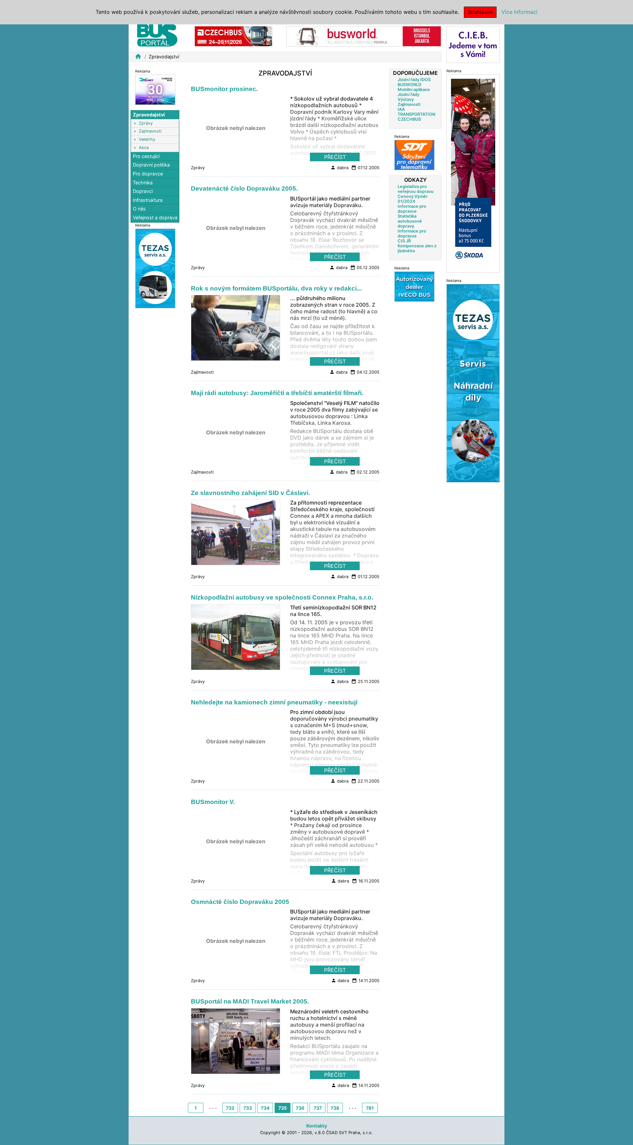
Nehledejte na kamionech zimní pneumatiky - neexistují (274, 702)
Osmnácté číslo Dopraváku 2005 (240, 901)
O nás (139, 209)
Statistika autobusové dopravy (410, 221)
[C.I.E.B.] (473, 44)
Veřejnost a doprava (155, 217)
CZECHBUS (409, 119)
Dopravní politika (151, 165)
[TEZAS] (414, 286)
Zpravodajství (149, 114)
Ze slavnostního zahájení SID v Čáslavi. (250, 492)
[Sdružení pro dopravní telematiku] (414, 154)
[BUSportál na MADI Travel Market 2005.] (235, 1042)
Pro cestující (146, 156)
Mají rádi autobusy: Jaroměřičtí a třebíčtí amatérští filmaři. (277, 392)
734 (265, 1108)
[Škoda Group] (473, 172)
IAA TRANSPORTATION (416, 112)
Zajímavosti (150, 131)
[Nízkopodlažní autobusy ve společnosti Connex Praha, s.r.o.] (235, 638)
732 (230, 1108)
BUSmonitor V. (213, 801)
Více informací (519, 12)
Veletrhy (147, 139)
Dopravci (143, 191)
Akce (144, 147)
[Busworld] (363, 35)
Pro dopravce (148, 173)
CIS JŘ (404, 240)
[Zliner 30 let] (155, 89)
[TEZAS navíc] (473, 382)
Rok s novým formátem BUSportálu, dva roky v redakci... (276, 288)
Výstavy (406, 99)
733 (247, 1108)
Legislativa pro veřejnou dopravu (416, 189)
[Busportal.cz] (157, 34)
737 (318, 1108)
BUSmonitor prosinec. (224, 88)
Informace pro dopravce (412, 209)
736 (300, 1108)
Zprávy (146, 123)
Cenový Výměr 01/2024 (413, 199)
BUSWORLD (409, 84)
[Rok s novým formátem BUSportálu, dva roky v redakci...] (235, 329)
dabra (339, 167)
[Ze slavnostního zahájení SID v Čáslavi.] (235, 534)
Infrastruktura (148, 200)
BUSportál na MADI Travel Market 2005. (250, 1001)
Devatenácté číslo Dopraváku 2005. (244, 188)
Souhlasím (480, 12)
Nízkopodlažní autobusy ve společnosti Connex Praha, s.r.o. (282, 597)
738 (335, 1108)
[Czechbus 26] (233, 35)
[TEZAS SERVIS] (155, 267)
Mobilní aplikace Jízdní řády (414, 92)
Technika (143, 182)
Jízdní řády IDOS (414, 79)
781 (370, 1108)
